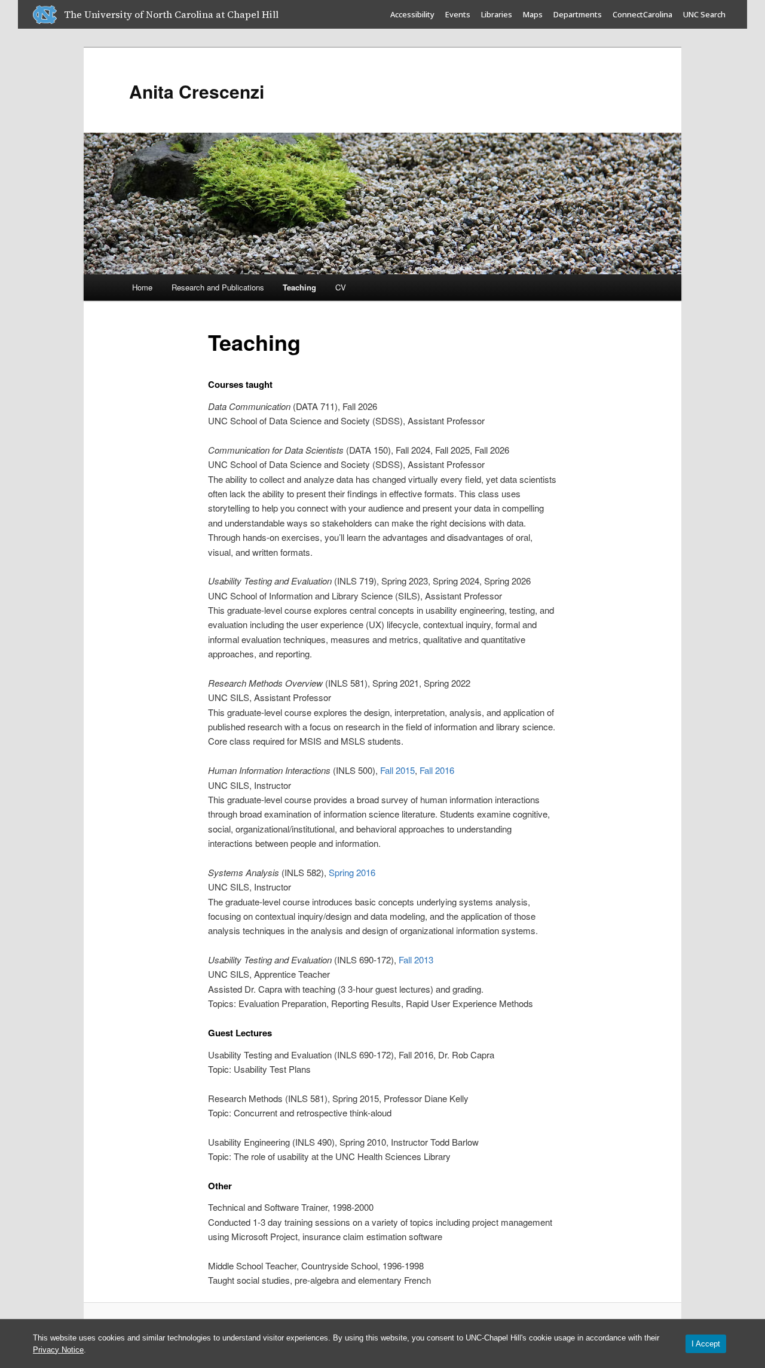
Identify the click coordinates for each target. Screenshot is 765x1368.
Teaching (299, 287)
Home (142, 287)
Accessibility (412, 14)
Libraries (496, 14)
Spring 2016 (352, 872)
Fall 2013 (416, 959)
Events (457, 14)
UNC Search (704, 14)
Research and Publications (218, 287)
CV (340, 287)
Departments (577, 14)
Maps (533, 14)
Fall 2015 (397, 770)
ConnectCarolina (642, 14)
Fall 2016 (437, 770)
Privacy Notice (58, 1349)
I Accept (705, 1343)
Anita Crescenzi (196, 91)
